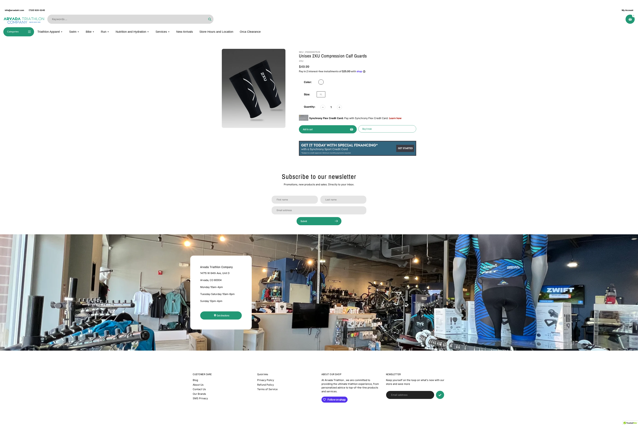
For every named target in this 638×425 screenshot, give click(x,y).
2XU (301, 61)
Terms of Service (267, 389)
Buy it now (367, 129)
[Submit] (440, 395)
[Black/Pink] (321, 82)
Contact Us (199, 389)
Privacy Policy (265, 380)
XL (321, 94)
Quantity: (309, 106)
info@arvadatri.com (14, 10)
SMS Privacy (200, 398)
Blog (195, 380)
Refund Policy (265, 384)
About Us (198, 384)
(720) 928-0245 (37, 10)
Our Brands (199, 393)
